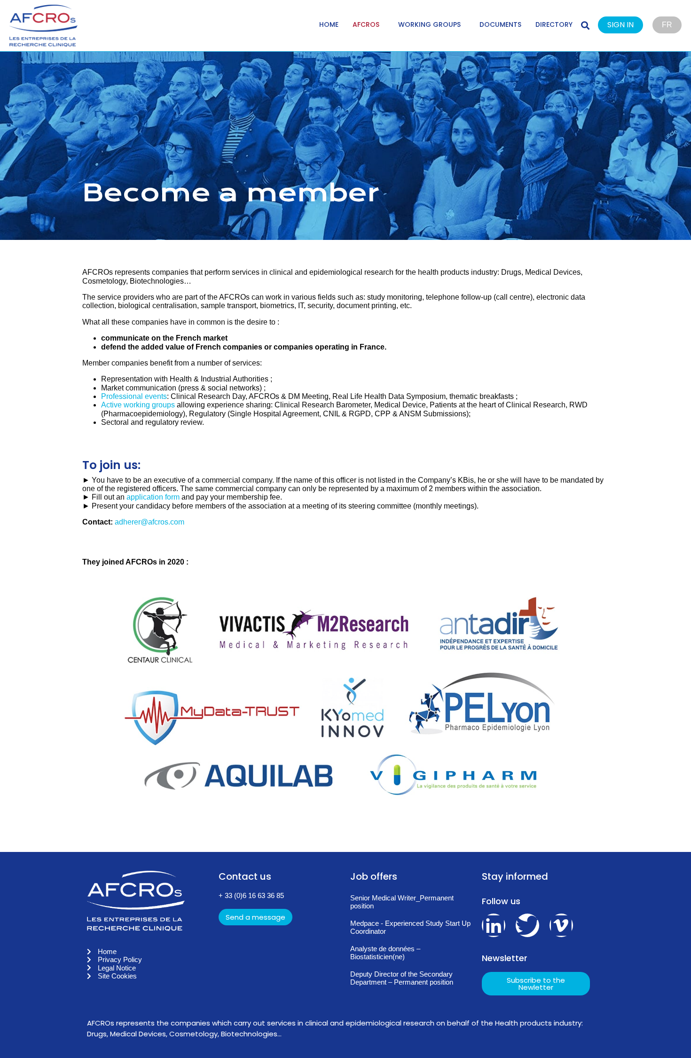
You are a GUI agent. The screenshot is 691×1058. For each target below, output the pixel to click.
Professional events (134, 396)
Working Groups (429, 24)
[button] (625, 25)
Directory (554, 24)
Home (328, 24)
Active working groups (138, 405)
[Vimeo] (561, 925)
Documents (500, 24)
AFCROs (366, 24)
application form (153, 497)
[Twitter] (527, 925)
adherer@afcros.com (149, 522)
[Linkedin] (493, 925)
